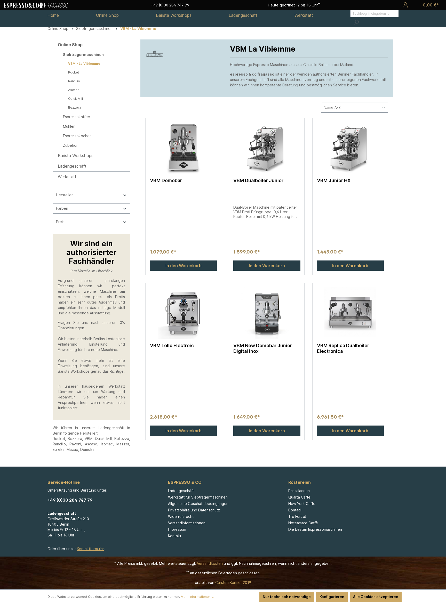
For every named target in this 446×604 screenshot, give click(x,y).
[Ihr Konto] (405, 5)
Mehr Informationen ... (197, 597)
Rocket (73, 72)
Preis (60, 221)
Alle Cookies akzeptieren (375, 596)
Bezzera (74, 107)
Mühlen (69, 126)
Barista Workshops (75, 155)
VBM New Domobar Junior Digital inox (262, 348)
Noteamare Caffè (303, 523)
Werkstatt (67, 176)
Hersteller (64, 195)
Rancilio (74, 81)
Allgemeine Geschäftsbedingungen (198, 503)
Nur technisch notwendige (287, 596)
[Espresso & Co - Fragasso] (36, 5)
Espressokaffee (76, 117)
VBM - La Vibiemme (84, 64)
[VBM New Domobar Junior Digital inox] (266, 313)
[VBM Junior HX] (350, 148)
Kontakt (174, 536)
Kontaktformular (90, 548)
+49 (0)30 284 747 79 (69, 500)
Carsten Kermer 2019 (233, 582)
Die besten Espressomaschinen (315, 529)
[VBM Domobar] (183, 148)
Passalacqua (299, 490)
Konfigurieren (332, 596)
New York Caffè (301, 503)
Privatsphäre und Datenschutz (194, 510)
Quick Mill (75, 99)
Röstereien (299, 482)
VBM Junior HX (334, 180)
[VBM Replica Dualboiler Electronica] (350, 313)
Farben (62, 208)
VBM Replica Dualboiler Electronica (343, 348)
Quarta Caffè (299, 497)
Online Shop (70, 44)
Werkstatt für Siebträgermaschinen (198, 497)
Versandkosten (210, 563)
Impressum (177, 529)
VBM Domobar (166, 180)
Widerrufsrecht (181, 516)
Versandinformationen (186, 523)
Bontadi (294, 510)
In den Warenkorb (183, 265)
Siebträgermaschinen (83, 54)
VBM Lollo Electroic (172, 345)
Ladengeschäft (72, 166)
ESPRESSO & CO (185, 482)
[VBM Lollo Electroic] (183, 313)
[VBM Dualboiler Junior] (266, 148)
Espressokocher (77, 136)
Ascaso (73, 90)
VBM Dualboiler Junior (258, 180)
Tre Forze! (297, 516)
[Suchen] (356, 22)
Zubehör (70, 145)
